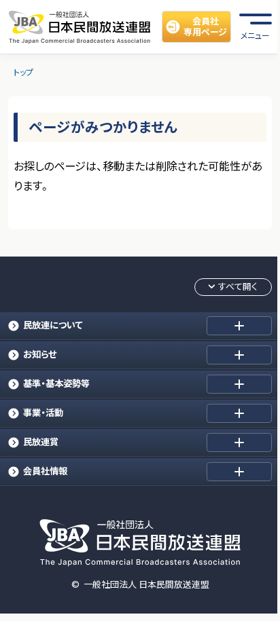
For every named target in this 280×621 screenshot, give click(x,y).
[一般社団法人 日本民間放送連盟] (79, 26)
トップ (23, 72)
